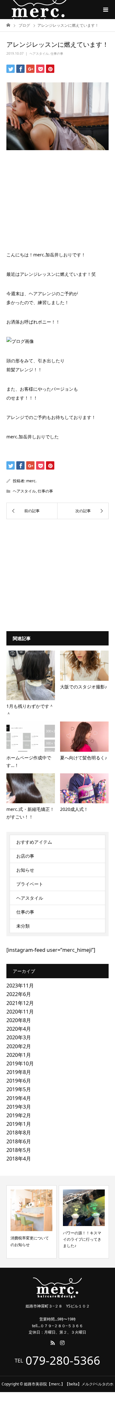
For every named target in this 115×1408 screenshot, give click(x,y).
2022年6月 (18, 994)
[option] (31, 1221)
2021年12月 (20, 1003)
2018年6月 (18, 1141)
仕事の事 (56, 53)
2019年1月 (18, 1123)
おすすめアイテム (34, 842)
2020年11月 (20, 1011)
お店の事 (25, 856)
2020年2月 (18, 1046)
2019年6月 (18, 1080)
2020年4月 (18, 1028)
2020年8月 (18, 1020)
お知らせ (25, 870)
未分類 (23, 926)
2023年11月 (20, 985)
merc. (31, 481)
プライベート (29, 884)
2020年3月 (18, 1037)
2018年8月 (18, 1132)
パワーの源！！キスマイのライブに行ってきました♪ (82, 1239)
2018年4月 (18, 1158)
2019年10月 (20, 1063)
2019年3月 (18, 1106)
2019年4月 (18, 1098)
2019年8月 (18, 1072)
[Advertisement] (57, 197)
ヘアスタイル (39, 53)
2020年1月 (18, 1054)
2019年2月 (18, 1115)
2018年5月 (18, 1150)
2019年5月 (18, 1089)
